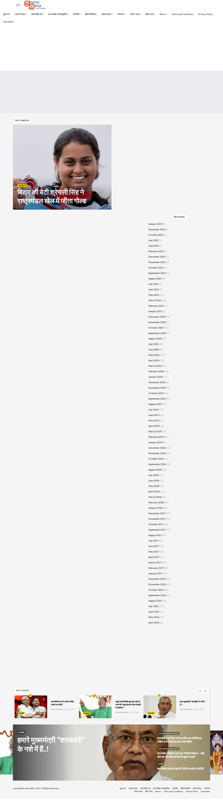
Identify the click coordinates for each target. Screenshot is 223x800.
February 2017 (156, 567)
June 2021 (153, 289)
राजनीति (76, 14)
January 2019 (155, 442)
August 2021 (155, 278)
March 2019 (154, 431)
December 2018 (156, 447)
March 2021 (154, 300)
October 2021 (155, 267)
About (163, 14)
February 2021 (156, 305)
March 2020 (154, 365)
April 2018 (153, 491)
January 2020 (155, 376)
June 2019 (153, 415)
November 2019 (157, 387)
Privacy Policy (205, 14)
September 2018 (157, 464)
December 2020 (156, 316)
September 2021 (157, 273)
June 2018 (153, 480)
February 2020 (156, 371)
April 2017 (153, 556)
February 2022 (156, 251)
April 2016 (153, 622)
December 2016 (156, 578)
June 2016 (153, 611)
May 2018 (153, 485)
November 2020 (157, 322)
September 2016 (157, 595)
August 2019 (155, 404)
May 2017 (153, 551)
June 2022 (153, 245)
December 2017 (156, 513)
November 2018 (157, 453)
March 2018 (154, 496)
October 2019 (155, 393)
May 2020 (153, 354)
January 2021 (155, 311)
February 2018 (156, 502)
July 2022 (153, 240)
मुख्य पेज (6, 14)
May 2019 (153, 420)
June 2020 (153, 349)
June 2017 (153, 546)
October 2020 (155, 327)
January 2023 (155, 223)
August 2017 (155, 535)
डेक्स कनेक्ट (107, 14)
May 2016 (153, 617)
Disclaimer (8, 21)
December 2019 (156, 382)
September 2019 (157, 398)
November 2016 (157, 584)
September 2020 (157, 333)
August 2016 (155, 600)
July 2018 (153, 475)
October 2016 (155, 589)
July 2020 (153, 344)
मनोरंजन (120, 14)
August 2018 (155, 469)
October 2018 (155, 458)
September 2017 (157, 529)
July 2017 (153, 540)
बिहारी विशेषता (90, 14)
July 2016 (153, 606)
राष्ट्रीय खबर (20, 14)
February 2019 (156, 436)
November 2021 (157, 262)
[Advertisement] (111, 48)
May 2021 (153, 294)
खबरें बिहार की (36, 14)
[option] (74, 706)
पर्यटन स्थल (135, 14)
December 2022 (156, 229)
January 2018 (155, 507)
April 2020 (153, 360)
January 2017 (155, 573)
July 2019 (153, 409)
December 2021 (156, 256)
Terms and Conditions (182, 14)
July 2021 (153, 283)
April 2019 (153, 425)
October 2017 (155, 524)
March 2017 (154, 562)
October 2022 (155, 234)
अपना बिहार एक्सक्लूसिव (57, 14)
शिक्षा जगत (149, 14)
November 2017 (157, 518)
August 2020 (155, 338)
